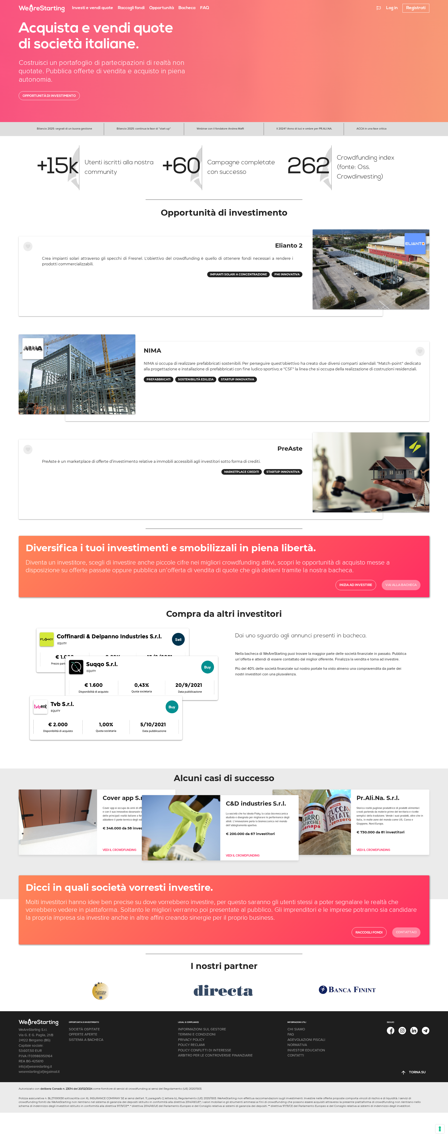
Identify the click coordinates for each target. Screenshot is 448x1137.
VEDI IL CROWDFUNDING (119, 850)
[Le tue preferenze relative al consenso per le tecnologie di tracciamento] (439, 1128)
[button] (379, 8)
